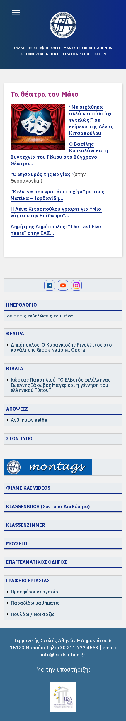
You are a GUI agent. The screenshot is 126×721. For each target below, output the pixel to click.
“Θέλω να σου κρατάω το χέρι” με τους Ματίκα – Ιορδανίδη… (57, 194)
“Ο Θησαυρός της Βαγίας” (42, 174)
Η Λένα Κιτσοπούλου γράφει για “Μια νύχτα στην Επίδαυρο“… (56, 212)
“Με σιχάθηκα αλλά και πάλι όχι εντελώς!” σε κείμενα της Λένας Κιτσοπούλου (91, 120)
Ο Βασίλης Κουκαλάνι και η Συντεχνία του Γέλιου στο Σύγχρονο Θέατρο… (59, 154)
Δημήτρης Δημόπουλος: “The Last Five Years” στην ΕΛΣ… (56, 229)
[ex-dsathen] (63, 25)
